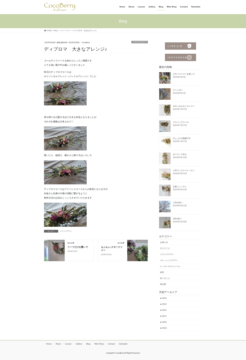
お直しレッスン (180, 186)
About (58, 344)
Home (49, 344)
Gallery (79, 344)
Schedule (123, 344)
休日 (162, 272)
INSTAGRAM (177, 57)
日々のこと (165, 278)
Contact (111, 344)
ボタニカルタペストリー (184, 106)
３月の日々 (178, 202)
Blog (88, 344)
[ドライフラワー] (54, 250)
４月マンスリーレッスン (184, 170)
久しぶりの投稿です (182, 138)
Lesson (68, 344)
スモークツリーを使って (184, 74)
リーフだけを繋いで (77, 247)
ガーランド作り (180, 154)
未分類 (163, 284)
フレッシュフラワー (169, 260)
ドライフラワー (139, 42)
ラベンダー (178, 90)
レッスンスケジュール (170, 266)
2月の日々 (177, 218)
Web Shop (99, 344)
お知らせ (164, 242)
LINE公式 (175, 46)
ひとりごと (165, 248)
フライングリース (181, 122)
